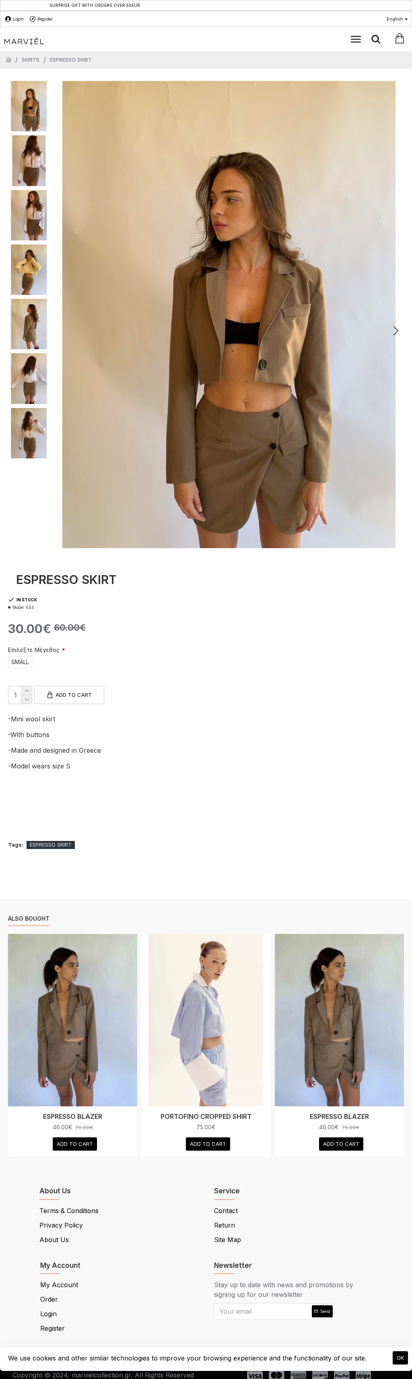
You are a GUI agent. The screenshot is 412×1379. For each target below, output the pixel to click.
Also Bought (28, 918)
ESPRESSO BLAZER (72, 1116)
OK (400, 1357)
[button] (62, 331)
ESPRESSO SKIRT (51, 844)
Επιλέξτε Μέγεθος (34, 649)
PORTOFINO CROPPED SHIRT (206, 1116)
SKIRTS (30, 59)
